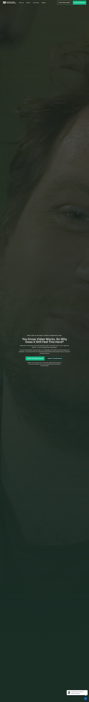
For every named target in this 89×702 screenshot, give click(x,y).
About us (21, 2)
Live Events (36, 2)
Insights (44, 2)
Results (28, 2)
